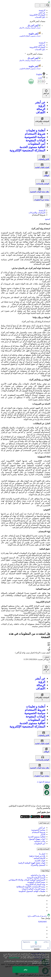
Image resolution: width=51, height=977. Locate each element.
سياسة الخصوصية (38, 830)
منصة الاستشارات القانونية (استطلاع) (30, 887)
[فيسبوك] (43, 934)
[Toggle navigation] (37, 5)
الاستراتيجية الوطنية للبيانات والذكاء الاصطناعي (27, 880)
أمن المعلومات (39, 844)
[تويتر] (43, 930)
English (39, 74)
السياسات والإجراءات (37, 213)
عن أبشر (42, 13)
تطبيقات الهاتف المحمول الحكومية (32, 891)
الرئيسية (42, 10)
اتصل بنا (42, 854)
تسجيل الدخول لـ (43, 782)
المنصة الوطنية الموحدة (36, 878)
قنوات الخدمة (40, 861)
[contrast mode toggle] (43, 901)
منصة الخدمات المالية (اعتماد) (33, 889)
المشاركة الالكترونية (37, 15)
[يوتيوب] (43, 927)
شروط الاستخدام (38, 832)
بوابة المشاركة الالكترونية (35, 884)
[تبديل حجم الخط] (43, 904)
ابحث (40, 78)
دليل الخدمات (40, 17)
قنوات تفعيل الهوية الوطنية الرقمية (31, 863)
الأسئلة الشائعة (39, 858)
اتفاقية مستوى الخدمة (36, 837)
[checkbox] (25, 643)
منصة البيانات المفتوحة (36, 882)
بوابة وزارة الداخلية (38, 875)
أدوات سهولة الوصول (37, 839)
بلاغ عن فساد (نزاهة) (37, 856)
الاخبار (42, 834)
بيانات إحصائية (39, 841)
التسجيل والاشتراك (38, 865)
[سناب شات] (43, 937)
